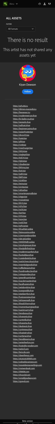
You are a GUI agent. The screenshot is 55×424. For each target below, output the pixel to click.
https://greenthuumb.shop (24, 277)
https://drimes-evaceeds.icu (24, 109)
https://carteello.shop (22, 319)
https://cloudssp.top (21, 164)
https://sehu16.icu (20, 105)
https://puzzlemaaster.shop (24, 280)
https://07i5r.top (19, 216)
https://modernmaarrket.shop (25, 251)
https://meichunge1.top (23, 148)
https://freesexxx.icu (21, 112)
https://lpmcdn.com (21, 352)
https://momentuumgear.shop (26, 306)
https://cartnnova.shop (22, 329)
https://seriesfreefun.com (23, 342)
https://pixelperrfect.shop (24, 293)
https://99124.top (20, 151)
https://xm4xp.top (20, 186)
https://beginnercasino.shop (25, 128)
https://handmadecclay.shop (25, 271)
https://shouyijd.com (21, 374)
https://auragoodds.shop (23, 290)
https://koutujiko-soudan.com (25, 345)
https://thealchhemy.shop (24, 303)
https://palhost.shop (21, 125)
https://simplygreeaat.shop (24, 245)
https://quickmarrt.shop (23, 310)
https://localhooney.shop (23, 284)
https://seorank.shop (22, 122)
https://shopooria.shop (22, 316)
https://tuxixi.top (20, 138)
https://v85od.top (20, 190)
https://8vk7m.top (20, 157)
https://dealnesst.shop (22, 326)
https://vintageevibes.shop (24, 274)
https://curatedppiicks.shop (24, 258)
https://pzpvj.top (20, 219)
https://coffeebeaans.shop (24, 267)
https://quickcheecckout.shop (25, 261)
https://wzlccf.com (21, 348)
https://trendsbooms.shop (24, 339)
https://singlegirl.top (21, 154)
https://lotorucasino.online (24, 232)
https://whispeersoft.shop (24, 300)
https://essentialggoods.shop (25, 264)
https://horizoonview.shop (24, 297)
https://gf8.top (19, 141)
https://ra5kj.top (20, 209)
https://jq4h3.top (20, 174)
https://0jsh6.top (20, 161)
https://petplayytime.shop (24, 287)
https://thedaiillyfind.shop (24, 248)
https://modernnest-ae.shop (25, 115)
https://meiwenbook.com (24, 368)
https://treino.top (20, 183)
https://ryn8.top (19, 144)
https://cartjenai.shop (22, 336)
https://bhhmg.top (21, 167)
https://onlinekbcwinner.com (25, 361)
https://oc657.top (20, 222)
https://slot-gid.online (22, 238)
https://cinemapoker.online (24, 235)
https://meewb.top (21, 199)
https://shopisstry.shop (22, 332)
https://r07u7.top (20, 206)
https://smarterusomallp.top (25, 193)
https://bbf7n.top (20, 177)
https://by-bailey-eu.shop (23, 118)
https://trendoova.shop (22, 313)
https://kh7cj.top (20, 203)
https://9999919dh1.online (24, 242)
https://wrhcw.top (20, 225)
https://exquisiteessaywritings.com (27, 365)
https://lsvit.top (19, 170)
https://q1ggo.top (20, 196)
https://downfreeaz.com (23, 355)
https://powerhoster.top (23, 131)
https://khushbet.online (23, 229)
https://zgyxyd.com (21, 381)
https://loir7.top (19, 212)
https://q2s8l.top (20, 180)
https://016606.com (21, 371)
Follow (27, 91)
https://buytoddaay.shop (23, 255)
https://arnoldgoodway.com (24, 378)
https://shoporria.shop (22, 323)
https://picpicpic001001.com (24, 358)
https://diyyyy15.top (21, 135)
